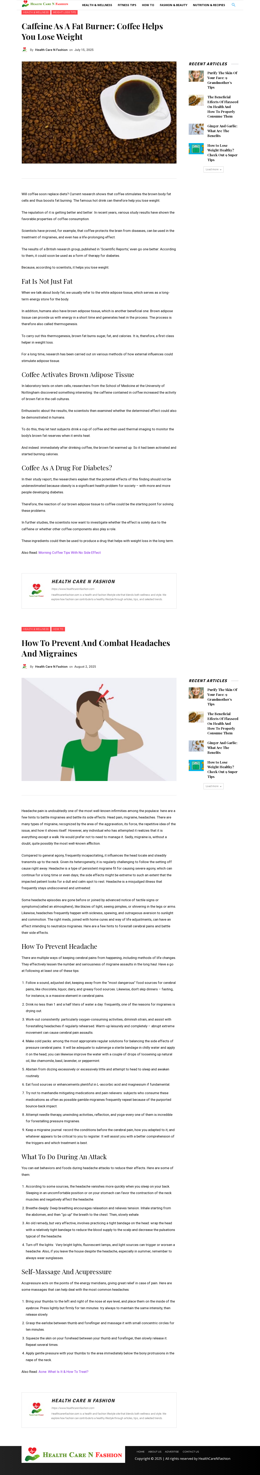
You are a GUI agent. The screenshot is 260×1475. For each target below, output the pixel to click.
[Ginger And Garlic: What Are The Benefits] (196, 129)
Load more (212, 169)
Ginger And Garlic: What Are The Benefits (222, 131)
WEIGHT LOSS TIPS (64, 12)
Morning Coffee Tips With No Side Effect (70, 553)
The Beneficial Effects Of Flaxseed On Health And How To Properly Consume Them (222, 106)
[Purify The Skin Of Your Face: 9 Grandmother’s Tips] (196, 76)
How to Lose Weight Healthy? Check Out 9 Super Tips (222, 152)
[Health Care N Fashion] (26, 50)
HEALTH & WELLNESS (36, 12)
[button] (233, 5)
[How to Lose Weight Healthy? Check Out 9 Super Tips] (196, 148)
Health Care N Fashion (51, 50)
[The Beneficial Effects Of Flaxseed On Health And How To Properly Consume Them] (196, 100)
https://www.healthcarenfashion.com (72, 588)
